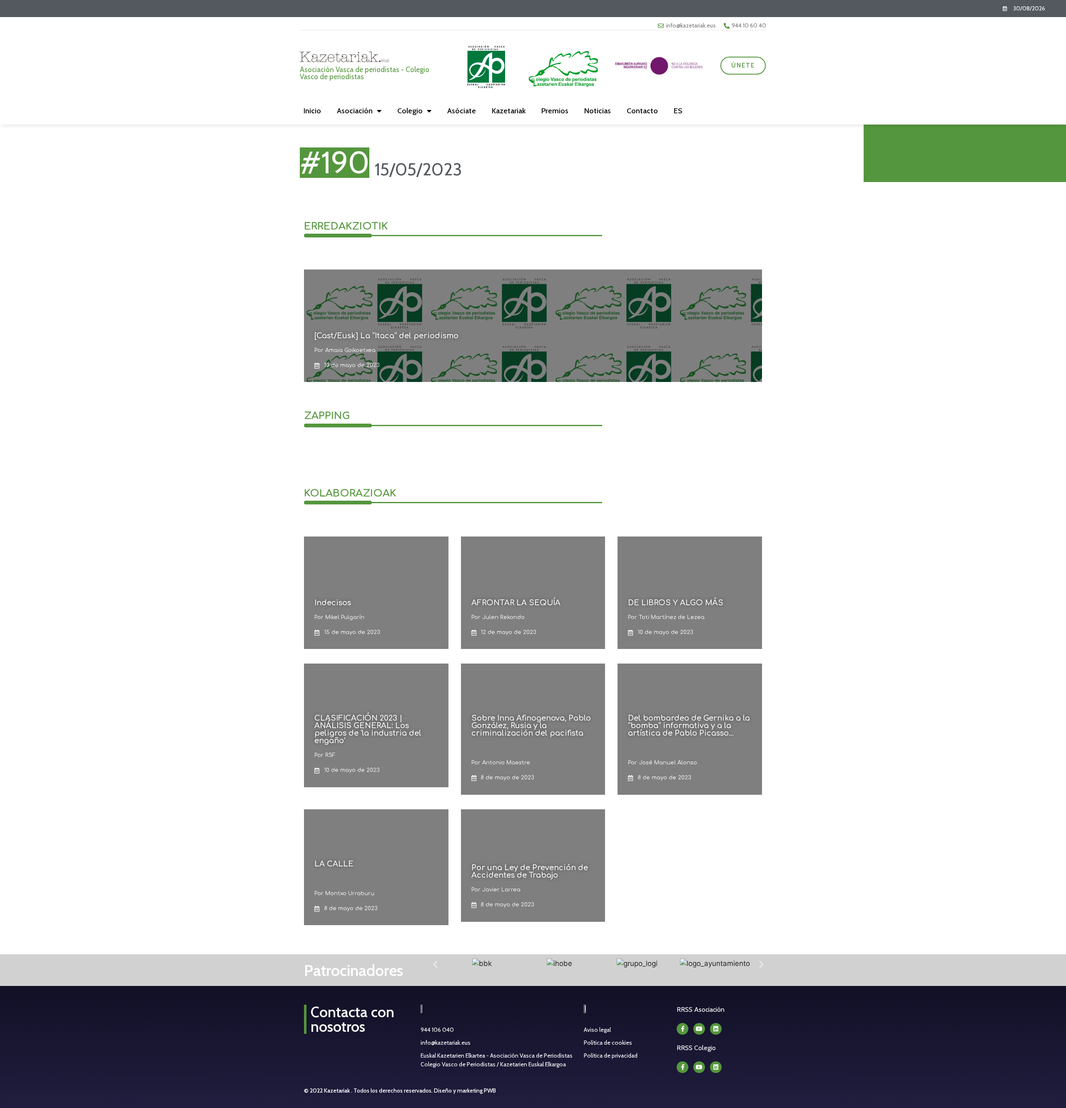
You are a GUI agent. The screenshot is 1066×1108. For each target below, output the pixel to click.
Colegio (410, 110)
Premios (554, 110)
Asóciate (461, 110)
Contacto (642, 110)
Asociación (355, 110)
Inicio (312, 110)
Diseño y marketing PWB (465, 1090)
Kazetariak (509, 110)
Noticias (597, 110)
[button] (435, 964)
